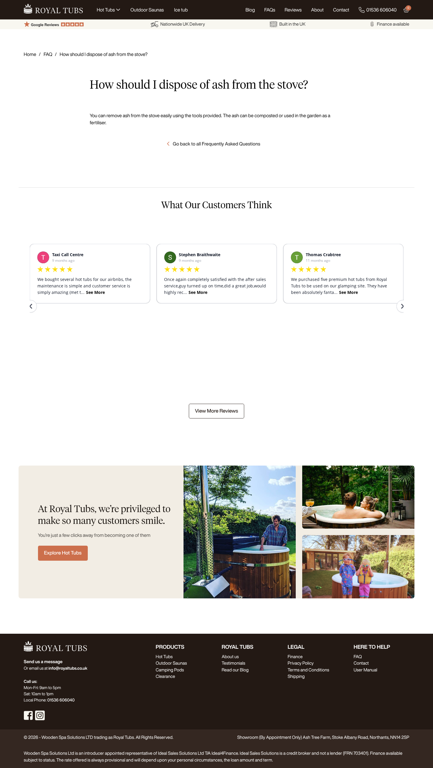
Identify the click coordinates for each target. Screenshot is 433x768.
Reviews (293, 9)
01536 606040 (381, 9)
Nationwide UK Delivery (182, 24)
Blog (250, 9)
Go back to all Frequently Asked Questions (216, 143)
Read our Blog (235, 670)
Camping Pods (170, 670)
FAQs (269, 9)
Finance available (393, 24)
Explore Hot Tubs (63, 552)
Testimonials (233, 663)
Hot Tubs (164, 656)
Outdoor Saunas (171, 663)
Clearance (165, 676)
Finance (295, 656)
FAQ (48, 54)
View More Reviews (216, 410)
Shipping (296, 676)
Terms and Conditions (308, 670)
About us (230, 656)
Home (30, 54)
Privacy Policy (301, 663)
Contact (341, 9)
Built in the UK (292, 24)
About (317, 9)
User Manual (365, 670)
